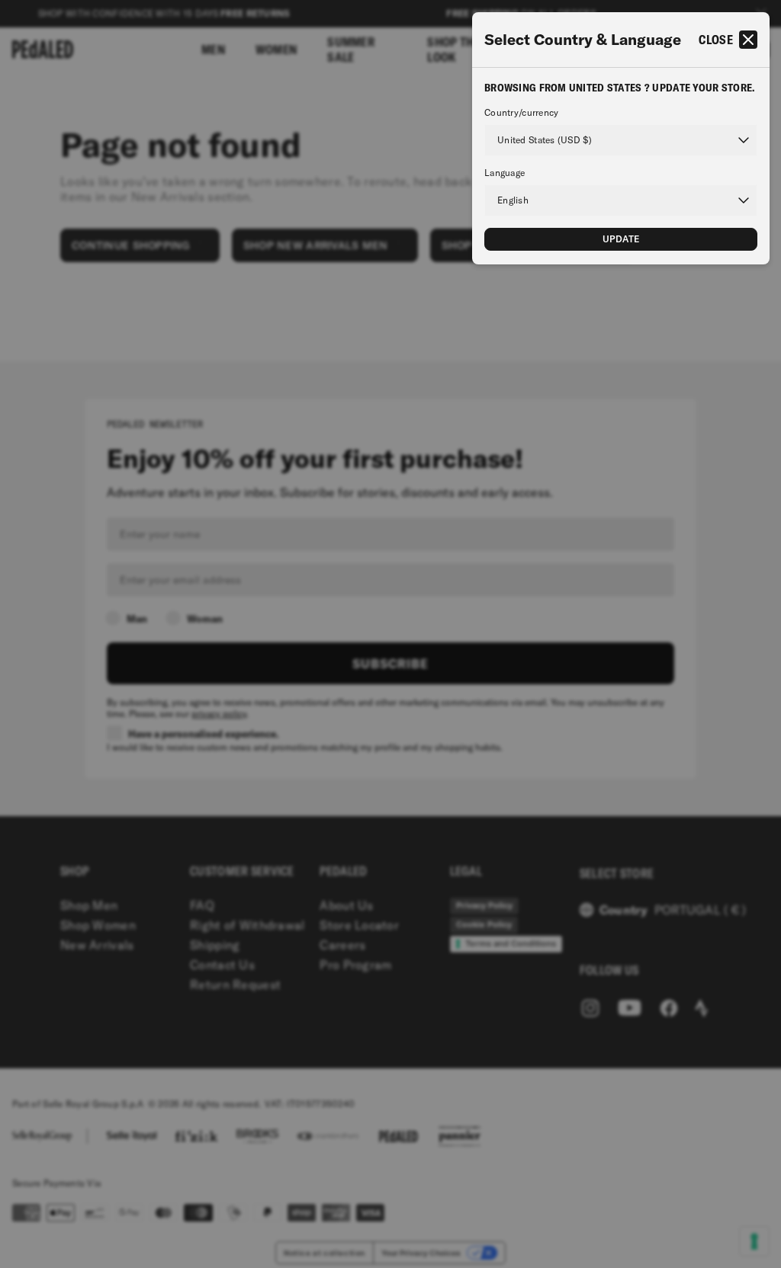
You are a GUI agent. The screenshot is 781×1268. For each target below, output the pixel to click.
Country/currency (521, 112)
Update (621, 239)
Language (504, 173)
